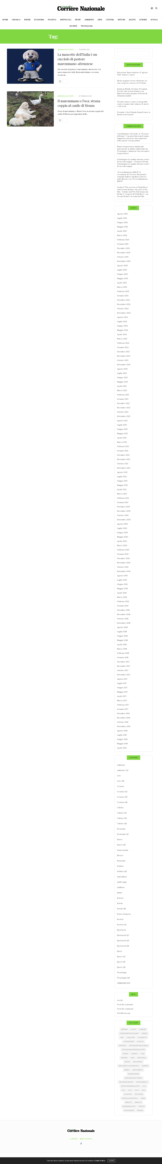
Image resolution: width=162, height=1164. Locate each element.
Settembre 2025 (123, 261)
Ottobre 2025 (122, 257)
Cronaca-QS (122, 802)
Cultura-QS (122, 823)
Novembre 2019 (123, 563)
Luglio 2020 (122, 528)
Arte (100, 20)
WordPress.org (123, 1013)
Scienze (143, 20)
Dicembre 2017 (123, 662)
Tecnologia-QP (123, 978)
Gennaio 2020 (123, 554)
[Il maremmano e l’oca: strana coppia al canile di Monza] (30, 109)
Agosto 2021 (122, 472)
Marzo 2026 (122, 235)
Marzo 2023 (122, 390)
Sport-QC (121, 956)
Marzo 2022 (122, 442)
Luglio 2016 (122, 735)
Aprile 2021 (121, 489)
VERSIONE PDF (123, 983)
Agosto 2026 (122, 214)
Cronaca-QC (122, 791)
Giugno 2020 (122, 532)
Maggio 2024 (122, 330)
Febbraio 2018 (123, 653)
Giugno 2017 (122, 687)
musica (127, 1070)
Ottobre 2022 (122, 412)
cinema (144, 1033)
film (142, 1054)
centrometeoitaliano (129, 1033)
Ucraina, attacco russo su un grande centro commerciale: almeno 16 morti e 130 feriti (133, 104)
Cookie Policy (99, 1161)
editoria (122, 1045)
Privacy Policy (86, 1139)
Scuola (154, 20)
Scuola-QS (121, 908)
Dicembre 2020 (123, 507)
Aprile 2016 (122, 748)
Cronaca (16, 20)
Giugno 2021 (122, 481)
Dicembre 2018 (123, 610)
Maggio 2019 (122, 588)
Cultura (110, 20)
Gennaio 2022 (122, 451)
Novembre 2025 (123, 252)
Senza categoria (124, 914)
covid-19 (140, 1041)
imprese (124, 1058)
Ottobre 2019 (122, 567)
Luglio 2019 (122, 580)
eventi (125, 1054)
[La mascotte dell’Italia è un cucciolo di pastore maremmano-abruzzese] (30, 66)
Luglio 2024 (122, 321)
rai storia (139, 1094)
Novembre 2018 (123, 614)
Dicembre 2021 (123, 455)
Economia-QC (123, 834)
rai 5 (143, 1090)
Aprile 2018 (122, 644)
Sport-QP (121, 962)
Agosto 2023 (122, 369)
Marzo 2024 (122, 339)
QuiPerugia (122, 882)
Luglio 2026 (122, 218)
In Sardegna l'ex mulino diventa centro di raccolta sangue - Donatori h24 (133, 160)
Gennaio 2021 (122, 502)
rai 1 (144, 1086)
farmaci (134, 1054)
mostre (145, 1066)
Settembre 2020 (124, 519)
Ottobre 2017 (122, 670)
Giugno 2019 (122, 584)
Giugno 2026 (122, 222)
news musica (138, 1070)
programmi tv (142, 1082)
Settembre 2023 (123, 364)
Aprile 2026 (122, 231)
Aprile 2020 (122, 541)
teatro (141, 1106)
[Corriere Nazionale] (81, 8)
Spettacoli (65, 20)
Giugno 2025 (122, 274)
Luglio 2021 (122, 476)
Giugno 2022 (122, 429)
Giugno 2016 (122, 739)
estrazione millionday (138, 1045)
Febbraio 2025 (123, 291)
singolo (138, 1102)
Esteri (27, 20)
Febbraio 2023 (123, 395)
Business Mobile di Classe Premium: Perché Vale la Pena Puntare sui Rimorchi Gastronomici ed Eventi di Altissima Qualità (132, 92)
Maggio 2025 (122, 278)
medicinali (141, 1058)
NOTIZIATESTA (133, 1074)
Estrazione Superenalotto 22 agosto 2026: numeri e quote (132, 73)
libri (132, 1058)
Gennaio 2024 (122, 347)
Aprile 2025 (122, 283)
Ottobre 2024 (122, 308)
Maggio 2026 (122, 227)
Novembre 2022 (123, 407)
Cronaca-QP (122, 797)
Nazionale (62, 49)
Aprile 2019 (122, 593)
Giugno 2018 (122, 636)
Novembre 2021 (123, 459)
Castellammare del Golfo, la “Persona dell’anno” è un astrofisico (132, 135)
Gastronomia (122, 850)
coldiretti (142, 1037)
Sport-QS (121, 967)
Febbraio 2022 (123, 446)
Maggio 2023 (122, 382)
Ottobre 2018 (122, 619)
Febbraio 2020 (123, 550)
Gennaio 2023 (122, 399)
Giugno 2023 (122, 377)
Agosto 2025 (122, 265)
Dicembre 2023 (123, 352)
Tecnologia (87, 26)
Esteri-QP (121, 845)
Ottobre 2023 (122, 360)
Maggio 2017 (122, 692)
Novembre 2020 (123, 511)
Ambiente (89, 20)
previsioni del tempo (133, 1078)
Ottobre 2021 (122, 463)
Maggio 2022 (122, 433)
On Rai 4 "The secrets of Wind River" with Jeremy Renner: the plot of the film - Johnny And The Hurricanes (132, 189)
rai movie (128, 1094)
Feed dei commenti (125, 1009)
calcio (133, 1029)
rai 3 (130, 1090)
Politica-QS (122, 871)
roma (143, 1098)
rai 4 (137, 1090)
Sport (78, 20)
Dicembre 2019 (123, 558)
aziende (124, 1029)
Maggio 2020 (122, 537)
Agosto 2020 (122, 524)
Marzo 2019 (122, 597)
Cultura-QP (122, 818)
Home (5, 20)
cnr (121, 1037)
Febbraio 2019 (123, 601)
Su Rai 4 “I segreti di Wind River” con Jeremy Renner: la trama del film (132, 195)
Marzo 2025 (122, 287)
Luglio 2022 (122, 425)
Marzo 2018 (122, 649)
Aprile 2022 (122, 438)
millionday (137, 1062)
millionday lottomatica (129, 1066)
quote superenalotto (130, 1086)
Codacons (130, 1037)
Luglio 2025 (122, 270)
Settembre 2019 (123, 571)
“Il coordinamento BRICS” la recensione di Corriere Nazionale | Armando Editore (131, 174)
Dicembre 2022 (123, 403)
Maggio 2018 (122, 640)
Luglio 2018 (122, 631)
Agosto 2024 (122, 317)
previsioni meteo (126, 1082)
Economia (39, 20)
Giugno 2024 (122, 326)
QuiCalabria (122, 877)
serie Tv (128, 1102)
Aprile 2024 (122, 334)
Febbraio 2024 (123, 343)
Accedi (120, 1000)
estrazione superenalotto (133, 1050)
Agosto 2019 (122, 575)
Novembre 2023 (123, 356)
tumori (140, 1110)
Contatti (74, 1139)
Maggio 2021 (122, 485)
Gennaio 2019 (122, 606)
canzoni (142, 1029)
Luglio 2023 (122, 373)
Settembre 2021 (123, 468)
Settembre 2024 (123, 313)
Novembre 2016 (123, 718)
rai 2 (123, 1090)
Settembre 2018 (123, 623)
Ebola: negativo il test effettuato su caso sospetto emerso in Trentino (132, 82)
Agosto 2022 (122, 420)
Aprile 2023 (122, 386)
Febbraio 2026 (123, 240)
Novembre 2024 (123, 304)
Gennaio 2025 (122, 296)
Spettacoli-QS (123, 946)
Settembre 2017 (123, 675)
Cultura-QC (122, 813)
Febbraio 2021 (123, 498)
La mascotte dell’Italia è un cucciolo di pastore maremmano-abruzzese (77, 59)
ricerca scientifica (130, 1098)
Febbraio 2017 (123, 705)
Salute (132, 20)
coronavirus (128, 1041)
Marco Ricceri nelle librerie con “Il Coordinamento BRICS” (132, 179)
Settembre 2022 (123, 416)
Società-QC (122, 924)
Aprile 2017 (121, 696)
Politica (52, 20)
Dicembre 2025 (123, 248)
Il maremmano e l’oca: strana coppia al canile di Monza (79, 103)
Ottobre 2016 (122, 722)
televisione (129, 1110)
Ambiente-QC (123, 770)
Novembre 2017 (123, 666)
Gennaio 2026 (122, 244)
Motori (121, 20)
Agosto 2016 (122, 731)
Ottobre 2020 (123, 515)
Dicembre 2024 (123, 300)
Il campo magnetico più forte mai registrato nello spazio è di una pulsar (133, 138)
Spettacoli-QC (123, 935)
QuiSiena (120, 887)
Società (73, 26)
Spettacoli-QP (123, 940)
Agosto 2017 (122, 679)
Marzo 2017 (122, 700)
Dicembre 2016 (123, 713)
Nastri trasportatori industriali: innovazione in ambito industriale (131, 147)
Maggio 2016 (122, 743)
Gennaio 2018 (122, 657)
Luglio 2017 (122, 683)
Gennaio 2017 (122, 709)
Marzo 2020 (122, 545)
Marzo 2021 (122, 494)
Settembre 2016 (123, 726)
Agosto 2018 (122, 627)
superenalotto (129, 1106)
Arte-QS (120, 781)
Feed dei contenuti (125, 1004)
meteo (127, 1062)
